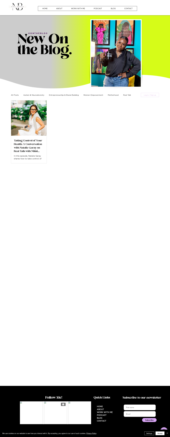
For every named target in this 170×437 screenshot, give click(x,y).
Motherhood (113, 95)
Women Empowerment (93, 95)
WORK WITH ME (105, 412)
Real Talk (127, 95)
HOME (100, 406)
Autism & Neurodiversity (33, 95)
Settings (149, 433)
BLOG (99, 418)
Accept (160, 433)
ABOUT (100, 409)
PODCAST (102, 415)
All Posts (15, 95)
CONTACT (101, 421)
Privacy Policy (91, 433)
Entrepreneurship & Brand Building (64, 95)
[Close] (167, 433)
